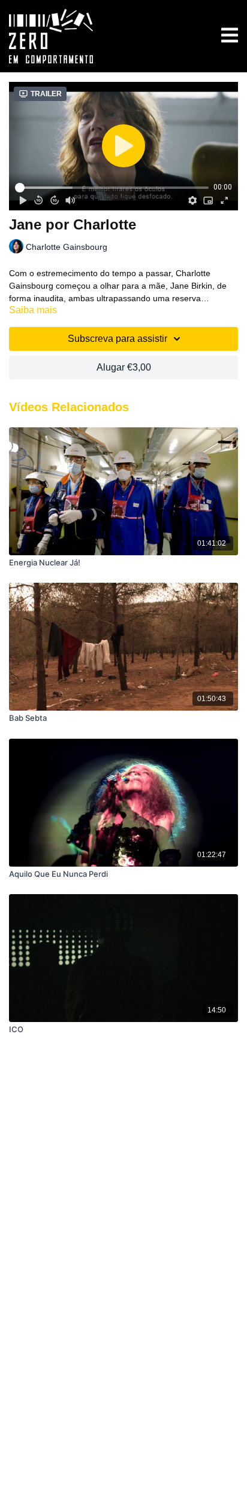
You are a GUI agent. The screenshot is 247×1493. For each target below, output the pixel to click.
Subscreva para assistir (117, 339)
